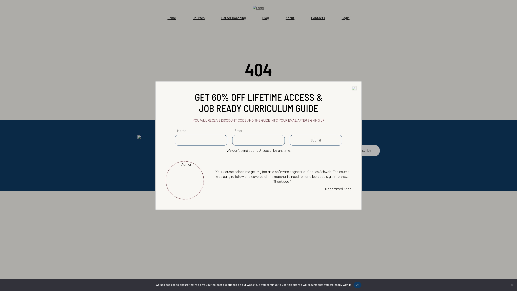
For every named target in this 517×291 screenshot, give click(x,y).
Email (239, 131)
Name (181, 131)
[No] (512, 285)
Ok (357, 284)
